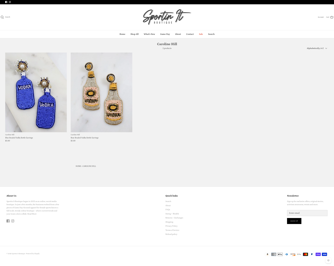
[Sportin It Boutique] (167, 17)
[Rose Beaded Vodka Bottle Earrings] (101, 92)
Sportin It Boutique (18, 254)
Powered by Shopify (33, 254)
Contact (190, 34)
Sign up (294, 221)
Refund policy (171, 234)
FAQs (167, 209)
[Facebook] (6, 2)
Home (122, 34)
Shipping (169, 222)
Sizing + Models (172, 214)
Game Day (165, 34)
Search (211, 34)
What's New (149, 34)
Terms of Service (172, 230)
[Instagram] (10, 2)
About (178, 34)
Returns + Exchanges (174, 218)
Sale (201, 34)
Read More (32, 214)
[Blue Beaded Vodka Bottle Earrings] (36, 92)
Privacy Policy (171, 226)
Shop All (134, 34)
